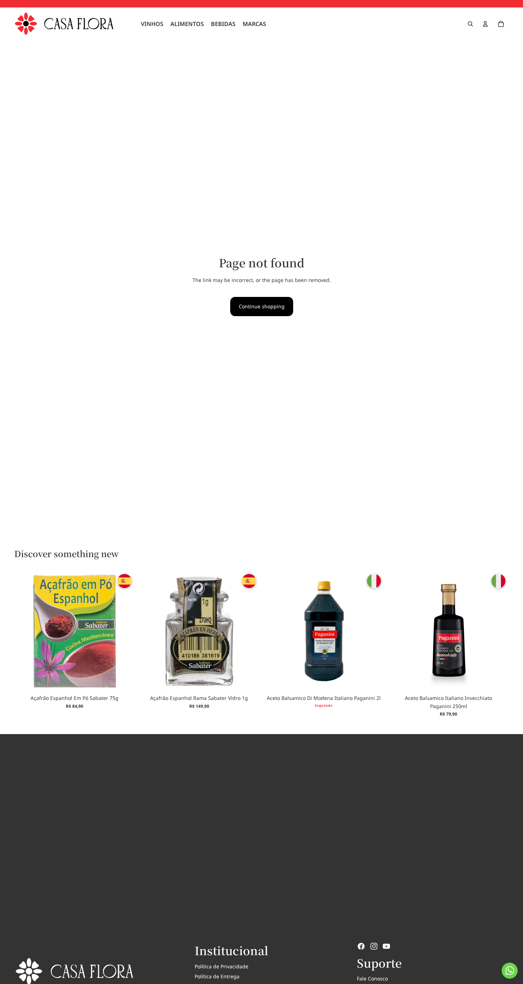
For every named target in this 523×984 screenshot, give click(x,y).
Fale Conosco (372, 978)
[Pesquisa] (470, 24)
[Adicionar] (123, 680)
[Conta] (485, 24)
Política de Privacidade (221, 966)
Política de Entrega (217, 976)
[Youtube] (386, 946)
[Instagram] (374, 946)
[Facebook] (361, 946)
